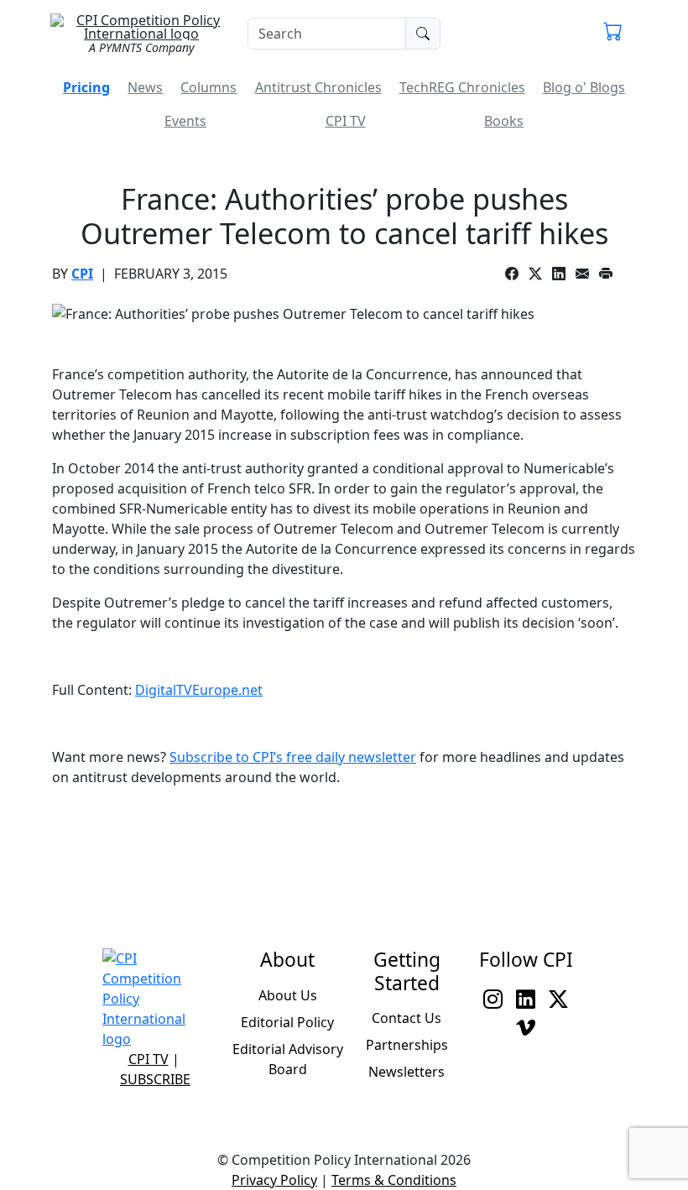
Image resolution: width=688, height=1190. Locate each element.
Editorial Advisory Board (287, 1059)
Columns (208, 87)
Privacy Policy (274, 1180)
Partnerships (407, 1045)
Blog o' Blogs (584, 87)
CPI (82, 273)
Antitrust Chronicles (318, 87)
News (145, 87)
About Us (287, 995)
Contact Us (406, 1018)
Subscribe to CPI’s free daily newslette (289, 757)
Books (504, 121)
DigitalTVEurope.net (199, 690)
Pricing (86, 87)
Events (185, 121)
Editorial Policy (287, 1022)
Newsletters (406, 1071)
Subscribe (155, 1079)
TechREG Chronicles (462, 87)
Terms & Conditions (393, 1180)
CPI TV (346, 121)
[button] (613, 33)
